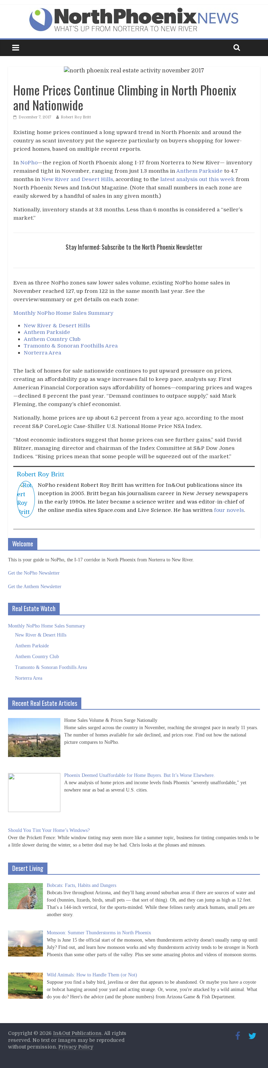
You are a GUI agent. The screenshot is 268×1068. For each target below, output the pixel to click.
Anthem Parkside (199, 171)
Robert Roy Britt (76, 117)
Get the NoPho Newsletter (34, 573)
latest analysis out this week (197, 179)
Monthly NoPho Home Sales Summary (63, 313)
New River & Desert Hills (57, 325)
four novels (229, 510)
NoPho (29, 162)
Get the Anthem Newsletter (34, 586)
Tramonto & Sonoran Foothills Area (71, 346)
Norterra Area (42, 353)
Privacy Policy (75, 1047)
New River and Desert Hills (77, 179)
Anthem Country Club (52, 339)
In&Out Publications (77, 1033)
